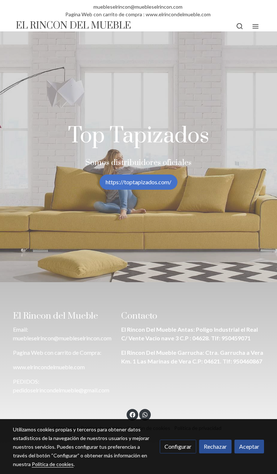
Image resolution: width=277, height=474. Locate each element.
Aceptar (249, 446)
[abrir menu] (255, 26)
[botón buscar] (239, 26)
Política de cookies (53, 464)
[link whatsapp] (145, 414)
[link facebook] (132, 414)
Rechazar (215, 446)
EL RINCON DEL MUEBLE (73, 26)
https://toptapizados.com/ (138, 181)
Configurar (178, 446)
